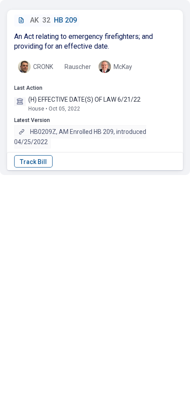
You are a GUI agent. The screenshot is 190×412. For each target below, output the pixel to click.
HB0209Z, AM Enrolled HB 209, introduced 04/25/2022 (80, 136)
